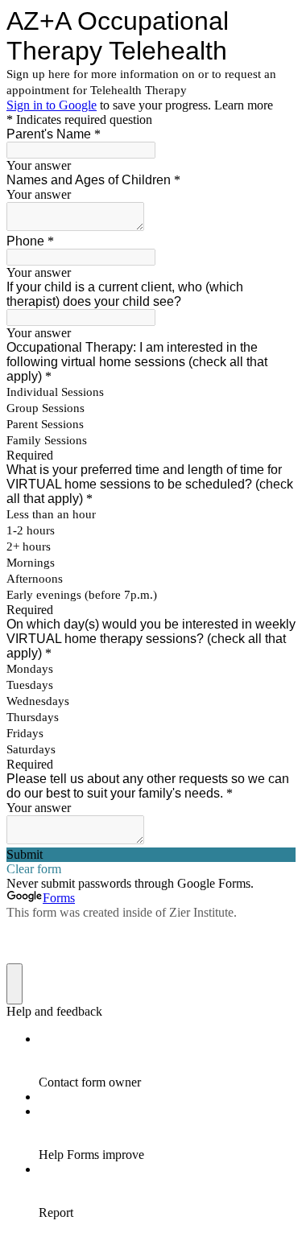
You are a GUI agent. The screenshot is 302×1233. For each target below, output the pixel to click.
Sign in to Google (51, 105)
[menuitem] (167, 1061)
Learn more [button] (243, 105)
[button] (151, 854)
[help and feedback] (14, 983)
